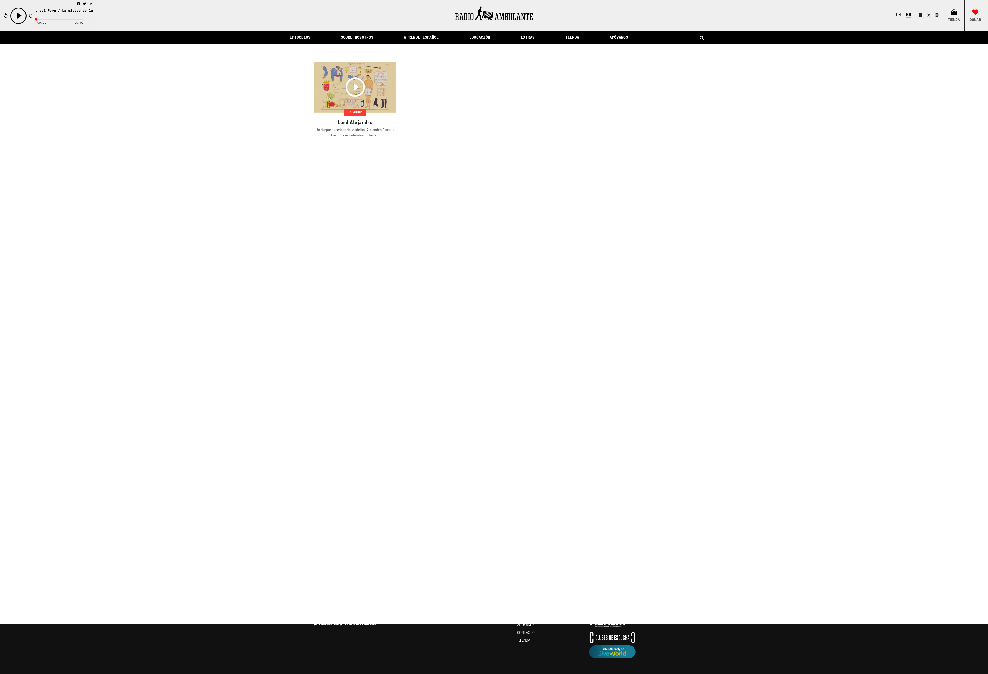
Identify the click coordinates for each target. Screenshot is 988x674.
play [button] (18, 23)
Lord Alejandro (355, 122)
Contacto (525, 633)
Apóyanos (525, 625)
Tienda (523, 640)
